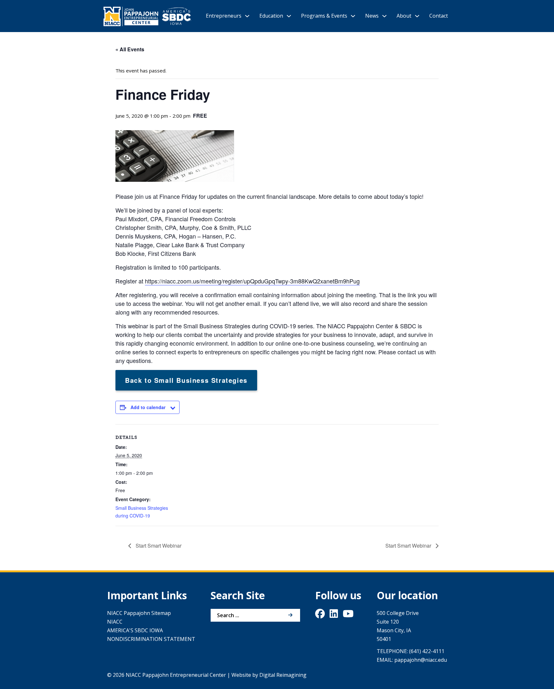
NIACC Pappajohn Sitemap (139, 613)
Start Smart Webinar (157, 545)
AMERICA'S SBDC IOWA (135, 630)
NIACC (114, 621)
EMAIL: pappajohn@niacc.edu (412, 659)
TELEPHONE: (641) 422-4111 (410, 651)
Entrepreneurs (223, 15)
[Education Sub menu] (288, 16)
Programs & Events (324, 15)
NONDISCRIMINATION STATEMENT (151, 639)
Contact (438, 15)
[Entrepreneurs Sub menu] (247, 16)
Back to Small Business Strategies (186, 380)
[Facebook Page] (320, 615)
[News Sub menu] (384, 16)
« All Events (129, 49)
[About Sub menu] (417, 16)
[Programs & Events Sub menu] (353, 16)
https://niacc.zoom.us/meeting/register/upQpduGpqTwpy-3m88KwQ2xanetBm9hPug (252, 281)
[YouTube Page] (348, 615)
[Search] (290, 615)
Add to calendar (147, 407)
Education (271, 15)
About (404, 15)
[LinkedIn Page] (334, 615)
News (372, 15)
